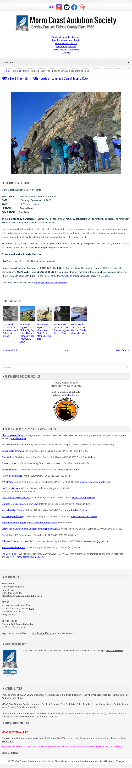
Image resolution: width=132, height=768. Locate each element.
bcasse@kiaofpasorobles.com (95, 482)
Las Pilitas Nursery (11, 488)
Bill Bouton (75, 695)
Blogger (120, 761)
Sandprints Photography (14, 522)
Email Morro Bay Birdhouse (84, 516)
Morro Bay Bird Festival (13, 510)
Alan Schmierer (29, 695)
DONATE (66, 52)
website (56, 395)
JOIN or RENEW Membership (66, 49)
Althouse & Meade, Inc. (13, 435)
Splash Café (8, 535)
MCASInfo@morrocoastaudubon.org (22, 596)
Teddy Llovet (89, 695)
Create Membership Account (66, 37)
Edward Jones (9, 463)
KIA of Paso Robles (11, 482)
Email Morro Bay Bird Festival (73, 510)
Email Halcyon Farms (68, 469)
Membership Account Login (66, 40)
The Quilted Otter (10, 554)
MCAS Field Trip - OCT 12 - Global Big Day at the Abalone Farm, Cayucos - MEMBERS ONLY (27, 333)
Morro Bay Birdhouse (12, 516)
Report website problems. (16, 723)
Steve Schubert (105, 695)
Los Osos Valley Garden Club (16, 497)
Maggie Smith (60, 695)
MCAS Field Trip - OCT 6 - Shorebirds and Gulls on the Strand (10, 330)
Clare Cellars (8, 457)
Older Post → (122, 350)
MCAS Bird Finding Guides (16, 704)
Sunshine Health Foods (13, 547)
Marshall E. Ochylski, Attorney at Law (20, 504)
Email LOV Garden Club (83, 497)
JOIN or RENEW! (114, 650)
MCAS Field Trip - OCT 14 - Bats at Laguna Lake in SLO (61, 328)
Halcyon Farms (9, 469)
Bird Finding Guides (66, 46)
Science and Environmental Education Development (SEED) (31, 528)
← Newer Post (10, 350)
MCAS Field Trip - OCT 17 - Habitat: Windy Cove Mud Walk (79, 328)
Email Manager (18, 438)
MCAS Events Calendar (66, 43)
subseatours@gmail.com (96, 541)
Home (6, 71)
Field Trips (16, 71)
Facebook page (71, 395)
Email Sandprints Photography (41, 522)
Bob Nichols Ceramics (13, 451)
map (31, 608)
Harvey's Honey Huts (12, 476)
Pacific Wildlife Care (43, 633)
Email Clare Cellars (86, 457)
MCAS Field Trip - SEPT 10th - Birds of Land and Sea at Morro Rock (45, 78)
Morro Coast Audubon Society (36, 761)
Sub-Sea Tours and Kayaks (15, 541)
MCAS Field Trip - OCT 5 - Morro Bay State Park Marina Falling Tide (44, 331)
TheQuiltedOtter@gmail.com (30, 557)
